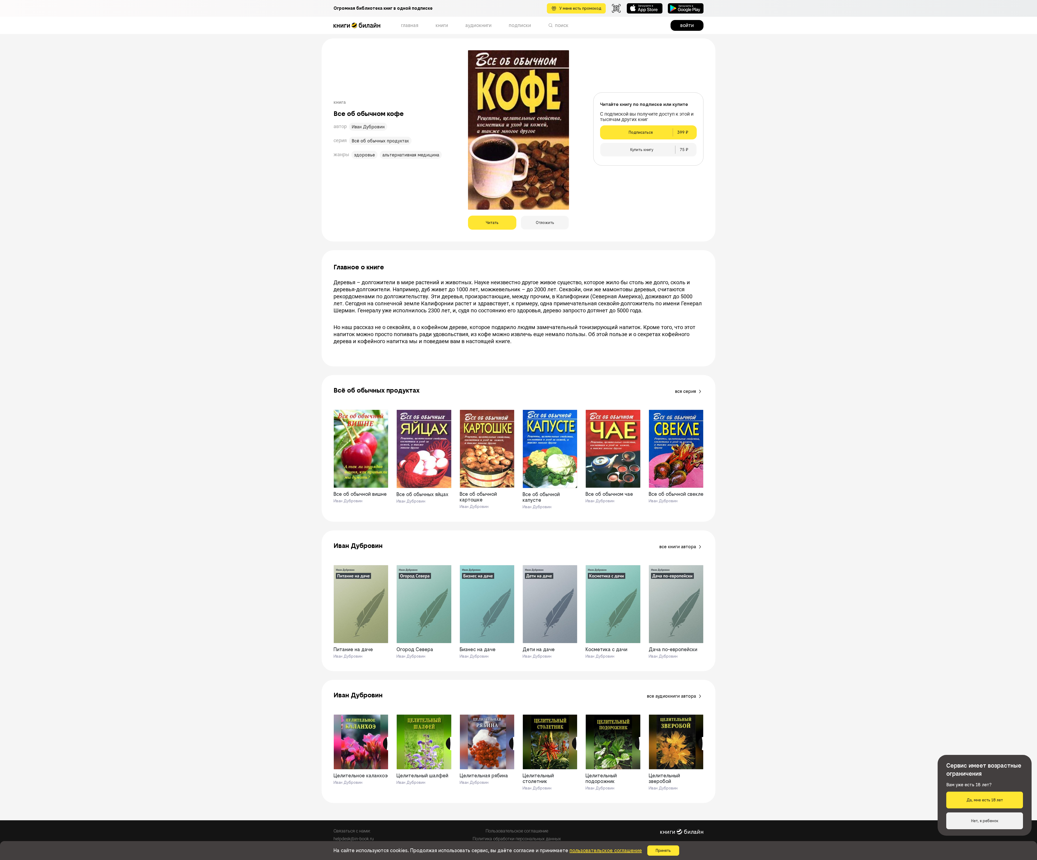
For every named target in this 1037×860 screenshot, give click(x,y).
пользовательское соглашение (606, 850)
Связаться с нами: (352, 831)
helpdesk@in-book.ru (354, 838)
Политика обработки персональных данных (517, 838)
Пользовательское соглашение (517, 831)
